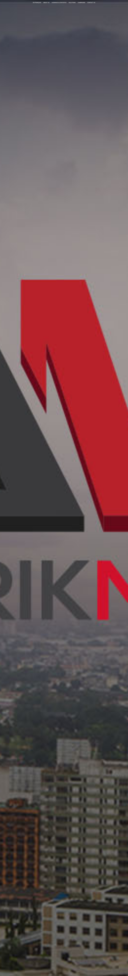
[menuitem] (38, 2)
